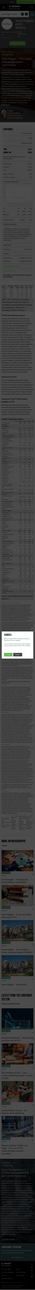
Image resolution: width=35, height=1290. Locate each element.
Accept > (8, 654)
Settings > (17, 654)
